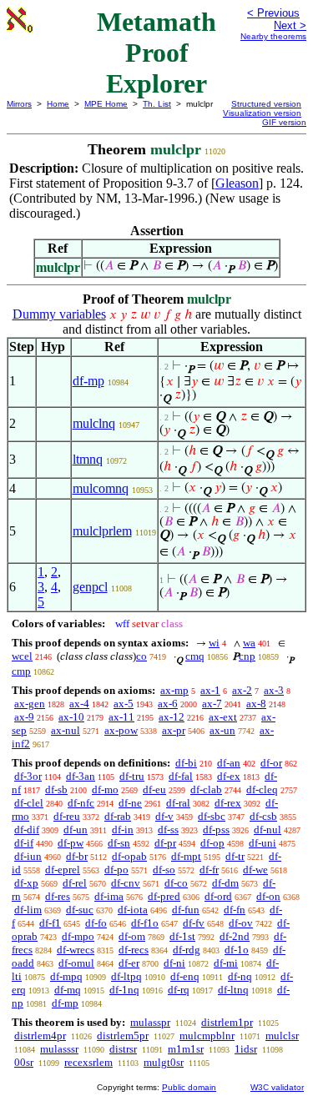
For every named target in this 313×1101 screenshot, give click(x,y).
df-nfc (81, 803)
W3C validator (277, 1087)
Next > (290, 25)
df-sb (56, 789)
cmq (194, 656)
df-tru (131, 776)
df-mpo (78, 936)
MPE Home (106, 103)
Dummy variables (59, 314)
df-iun (28, 856)
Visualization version (262, 113)
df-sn (119, 843)
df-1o (237, 949)
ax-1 (210, 690)
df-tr (235, 856)
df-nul (267, 829)
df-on (268, 896)
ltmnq (88, 459)
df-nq (240, 976)
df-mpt (186, 856)
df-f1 (50, 923)
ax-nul (65, 730)
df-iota (133, 909)
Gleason (237, 183)
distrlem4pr (40, 1035)
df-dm (225, 883)
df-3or (28, 776)
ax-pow (121, 730)
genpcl (90, 587)
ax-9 (24, 717)
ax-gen (29, 703)
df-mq (67, 989)
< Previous (273, 13)
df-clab (206, 789)
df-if (23, 843)
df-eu (154, 789)
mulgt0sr (164, 1062)
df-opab (129, 856)
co (141, 656)
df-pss (216, 829)
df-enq (184, 976)
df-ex (228, 776)
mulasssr (59, 1049)
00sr (23, 1062)
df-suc (79, 909)
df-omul (76, 963)
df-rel (75, 883)
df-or (271, 763)
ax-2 (242, 690)
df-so (164, 869)
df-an (228, 763)
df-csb (263, 816)
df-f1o (145, 923)
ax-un (222, 730)
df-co (176, 883)
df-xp (26, 883)
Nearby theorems (273, 36)
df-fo (96, 923)
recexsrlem (88, 1062)
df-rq (178, 989)
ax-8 (256, 703)
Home (58, 103)
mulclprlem (102, 531)
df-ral (178, 803)
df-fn (234, 909)
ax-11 (121, 717)
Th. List (157, 103)
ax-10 (71, 717)
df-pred (164, 896)
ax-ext (223, 717)
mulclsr (282, 1035)
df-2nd (235, 936)
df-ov (241, 923)
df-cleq (262, 789)
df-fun (185, 909)
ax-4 (79, 703)
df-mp (88, 381)
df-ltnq (233, 989)
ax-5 (124, 703)
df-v (164, 816)
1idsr (246, 1049)
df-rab (117, 816)
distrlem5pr (123, 1035)
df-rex (228, 803)
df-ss (168, 829)
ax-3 (274, 690)
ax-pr (173, 730)
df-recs (134, 949)
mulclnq (94, 423)
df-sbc (211, 816)
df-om (132, 936)
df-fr (209, 869)
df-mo (105, 789)
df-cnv (125, 883)
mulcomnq (101, 488)
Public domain (189, 1087)
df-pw (70, 843)
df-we (255, 869)
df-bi (186, 763)
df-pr (165, 843)
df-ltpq (126, 976)
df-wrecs (75, 949)
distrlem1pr (227, 1022)
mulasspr (150, 1022)
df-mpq (66, 976)
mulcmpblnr (207, 1035)
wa (249, 642)
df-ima (109, 896)
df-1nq (124, 989)
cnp (247, 656)
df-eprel (62, 869)
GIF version (284, 122)
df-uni (262, 843)
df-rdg (186, 949)
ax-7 (212, 703)
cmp (21, 671)
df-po (116, 869)
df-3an (80, 776)
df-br (77, 856)
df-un (75, 829)
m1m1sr (186, 1049)
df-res (57, 896)
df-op (212, 843)
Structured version (266, 103)
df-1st (182, 936)
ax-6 (168, 703)
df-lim (28, 909)
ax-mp (174, 690)
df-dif (26, 829)
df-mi (226, 963)
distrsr (123, 1049)
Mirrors (19, 103)
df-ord (218, 896)
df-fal (181, 776)
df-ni (174, 963)
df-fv (193, 923)
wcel (22, 656)
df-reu (66, 816)
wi (214, 642)
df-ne (130, 803)
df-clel (28, 803)
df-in (123, 829)
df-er (129, 963)
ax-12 (171, 717)
